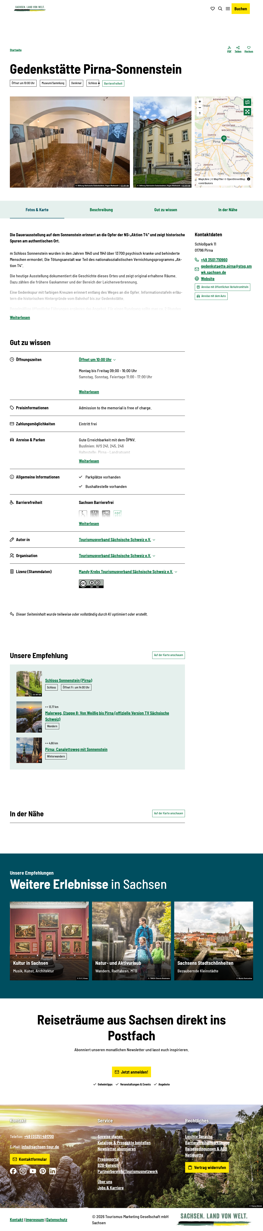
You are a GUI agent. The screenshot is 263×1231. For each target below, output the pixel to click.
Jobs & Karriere (111, 1187)
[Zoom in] (200, 101)
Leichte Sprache (198, 1136)
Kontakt (16, 1219)
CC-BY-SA (125, 186)
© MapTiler (217, 179)
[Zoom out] (200, 107)
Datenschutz (56, 1219)
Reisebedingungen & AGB (206, 1148)
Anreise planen (110, 1136)
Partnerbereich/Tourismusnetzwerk (128, 1171)
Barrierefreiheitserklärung (207, 1142)
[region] (224, 142)
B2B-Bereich (108, 1165)
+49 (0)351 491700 (39, 1136)
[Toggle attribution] (248, 179)
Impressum (34, 1219)
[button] (253, 1226)
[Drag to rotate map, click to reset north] (200, 113)
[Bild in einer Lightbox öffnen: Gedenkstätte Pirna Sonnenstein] (162, 142)
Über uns (105, 1181)
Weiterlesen (20, 317)
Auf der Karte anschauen (168, 655)
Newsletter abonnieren (117, 1148)
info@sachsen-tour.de (40, 1146)
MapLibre (203, 179)
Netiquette (194, 1154)
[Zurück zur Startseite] (29, 8)
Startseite (16, 50)
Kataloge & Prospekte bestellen (124, 1142)
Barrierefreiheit (113, 83)
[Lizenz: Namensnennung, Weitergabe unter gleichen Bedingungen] (91, 586)
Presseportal (108, 1158)
